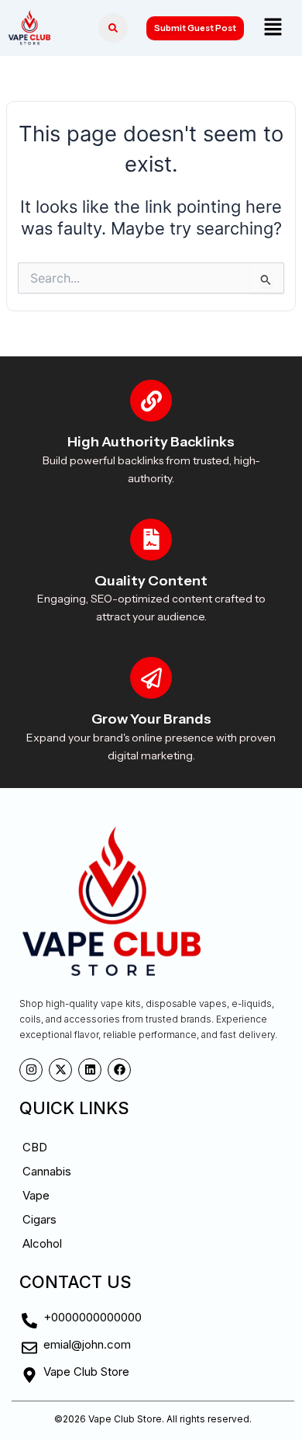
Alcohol (42, 1243)
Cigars (39, 1219)
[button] (272, 27)
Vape (36, 1195)
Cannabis (46, 1171)
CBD (34, 1147)
